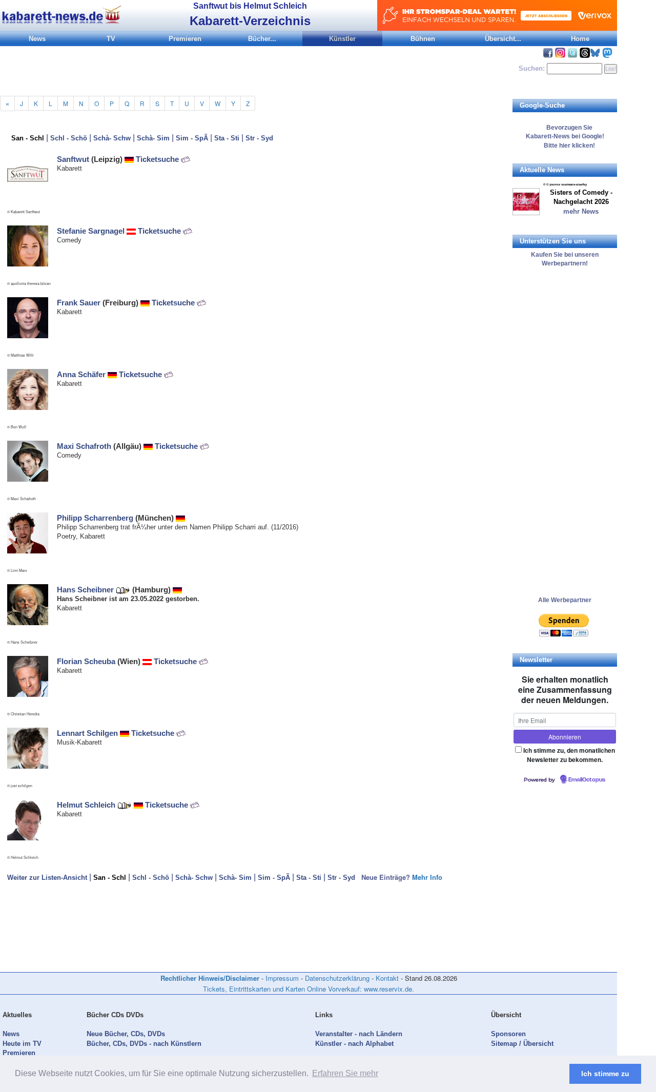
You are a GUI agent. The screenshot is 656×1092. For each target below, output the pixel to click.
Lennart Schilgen (87, 733)
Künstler (342, 39)
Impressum (282, 978)
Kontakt (387, 978)
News (37, 39)
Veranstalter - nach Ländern (358, 1034)
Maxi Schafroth (84, 446)
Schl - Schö (68, 138)
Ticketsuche (158, 159)
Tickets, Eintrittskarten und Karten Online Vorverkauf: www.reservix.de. (308, 989)
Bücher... (262, 39)
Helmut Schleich (86, 804)
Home (580, 39)
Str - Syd (259, 138)
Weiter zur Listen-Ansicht (47, 877)
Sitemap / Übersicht (522, 1043)
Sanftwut (73, 159)
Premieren (185, 39)
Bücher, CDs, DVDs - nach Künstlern (144, 1043)
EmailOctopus (586, 779)
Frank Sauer (78, 302)
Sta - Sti (226, 138)
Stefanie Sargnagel (91, 230)
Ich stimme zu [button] (605, 1073)
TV (111, 39)
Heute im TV (22, 1043)
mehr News (581, 211)
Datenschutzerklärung (337, 978)
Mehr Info (427, 877)
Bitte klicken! (565, 145)
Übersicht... (503, 39)
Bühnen (423, 39)
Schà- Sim (153, 138)
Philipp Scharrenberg (95, 517)
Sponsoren (508, 1034)
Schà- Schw (112, 138)
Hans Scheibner (85, 589)
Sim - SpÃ (192, 138)
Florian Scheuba (86, 661)
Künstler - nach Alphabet (354, 1043)
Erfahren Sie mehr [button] (345, 1073)
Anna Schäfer (81, 374)
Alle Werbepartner (564, 600)
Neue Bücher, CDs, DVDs (126, 1034)
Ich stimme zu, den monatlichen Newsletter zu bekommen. (569, 755)
